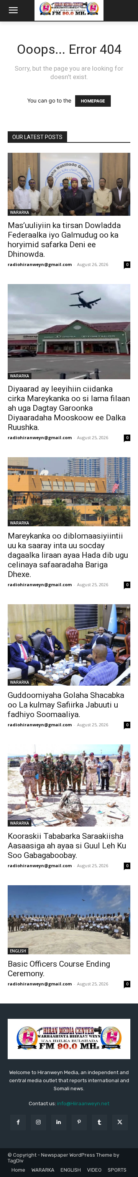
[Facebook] (17, 1122)
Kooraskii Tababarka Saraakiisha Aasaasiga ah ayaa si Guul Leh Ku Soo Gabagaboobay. (67, 846)
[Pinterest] (79, 1122)
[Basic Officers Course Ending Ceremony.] (69, 919)
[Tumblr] (99, 1122)
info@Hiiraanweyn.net (83, 1103)
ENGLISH (18, 951)
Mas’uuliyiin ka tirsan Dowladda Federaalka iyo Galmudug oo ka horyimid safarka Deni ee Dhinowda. (64, 240)
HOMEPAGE (93, 101)
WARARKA (19, 212)
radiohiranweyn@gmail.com (40, 264)
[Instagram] (38, 1122)
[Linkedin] (58, 1122)
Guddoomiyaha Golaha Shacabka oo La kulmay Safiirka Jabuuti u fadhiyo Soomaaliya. (66, 705)
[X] (119, 1122)
